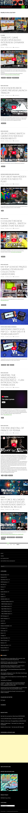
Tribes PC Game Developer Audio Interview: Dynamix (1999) (12, 41)
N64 (2, 210)
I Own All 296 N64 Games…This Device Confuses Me (12, 718)
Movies (2, 586)
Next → (18, 544)
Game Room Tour (4, 579)
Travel (2, 594)
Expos (2, 553)
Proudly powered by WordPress (12, 811)
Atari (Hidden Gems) (5, 611)
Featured (9, 77)
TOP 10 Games (4, 616)
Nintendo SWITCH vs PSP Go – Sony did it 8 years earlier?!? (13, 331)
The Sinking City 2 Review (6, 680)
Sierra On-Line (15, 77)
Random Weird (4, 647)
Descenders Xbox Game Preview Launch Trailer (14, 90)
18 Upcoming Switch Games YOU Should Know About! (13, 136)
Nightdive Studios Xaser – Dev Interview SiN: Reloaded (12, 727)
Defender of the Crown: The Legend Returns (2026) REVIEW (13, 721)
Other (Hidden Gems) (5, 613)
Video (3, 47)
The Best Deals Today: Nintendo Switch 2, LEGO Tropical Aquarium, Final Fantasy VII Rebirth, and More (12, 666)
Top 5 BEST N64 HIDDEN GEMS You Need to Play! (13, 179)
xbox (6, 475)
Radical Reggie (19, 537)
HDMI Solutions (4, 582)
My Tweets (3, 700)
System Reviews (4, 591)
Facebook (3, 704)
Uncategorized (4, 650)
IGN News (4, 655)
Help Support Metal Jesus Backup (8, 560)
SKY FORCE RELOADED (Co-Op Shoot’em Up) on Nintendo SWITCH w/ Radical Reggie (13, 503)
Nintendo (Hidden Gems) (6, 174)
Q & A (2, 620)
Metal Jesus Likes (4, 85)
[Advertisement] (14, 749)
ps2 (2, 475)
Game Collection (4, 618)
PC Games (3, 35)
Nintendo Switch (10, 537)
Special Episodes (4, 638)
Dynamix (3, 77)
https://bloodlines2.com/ (8, 414)
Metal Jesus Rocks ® (6, 7)
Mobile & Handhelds (11, 326)
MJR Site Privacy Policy (6, 797)
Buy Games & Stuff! (5, 558)
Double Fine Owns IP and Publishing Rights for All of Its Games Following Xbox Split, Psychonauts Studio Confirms (14, 688)
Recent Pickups (4, 640)
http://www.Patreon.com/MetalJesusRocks (12, 74)
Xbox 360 (10, 475)
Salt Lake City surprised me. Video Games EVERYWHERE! (13, 716)
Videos (2, 555)
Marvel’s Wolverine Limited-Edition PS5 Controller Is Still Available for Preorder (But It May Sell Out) (13, 659)
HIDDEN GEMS (4, 599)
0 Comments (16, 47)
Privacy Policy (3, 811)
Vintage (2, 635)
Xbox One (4, 123)
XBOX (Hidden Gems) (5, 603)
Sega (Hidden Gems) (5, 608)
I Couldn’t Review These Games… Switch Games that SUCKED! (13, 223)
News (2, 589)
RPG (2, 417)
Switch (3, 166)
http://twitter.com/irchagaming (16, 251)
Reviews (2, 642)
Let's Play (3, 497)
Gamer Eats (3, 630)
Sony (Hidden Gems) (5, 606)
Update (2, 596)
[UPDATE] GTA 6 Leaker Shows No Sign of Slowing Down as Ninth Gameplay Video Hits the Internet (13, 662)
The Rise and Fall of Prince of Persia (12, 429)
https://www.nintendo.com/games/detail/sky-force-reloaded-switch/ (12, 534)
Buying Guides (4, 326)
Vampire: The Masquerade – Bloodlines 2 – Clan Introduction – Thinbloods (12, 380)
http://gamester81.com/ (5, 300)
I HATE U (2, 623)
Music (2, 633)
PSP (8, 364)
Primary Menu (26, 7)
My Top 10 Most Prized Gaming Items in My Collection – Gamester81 (14, 270)
